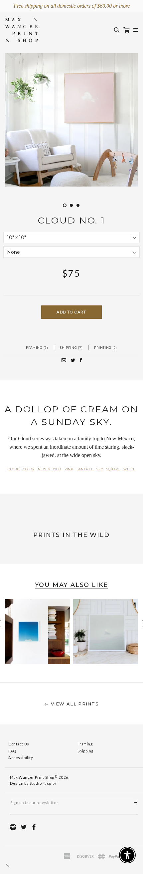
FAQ (12, 751)
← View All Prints (71, 703)
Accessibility (20, 757)
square (113, 469)
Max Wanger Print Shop (32, 777)
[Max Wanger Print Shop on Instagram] (15, 826)
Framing (85, 744)
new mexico (49, 469)
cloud (14, 469)
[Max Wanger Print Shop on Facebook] (36, 826)
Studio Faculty (43, 783)
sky (99, 469)
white (129, 469)
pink (69, 469)
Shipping (85, 751)
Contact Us (18, 744)
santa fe (85, 469)
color (29, 469)
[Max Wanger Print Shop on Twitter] (25, 826)
